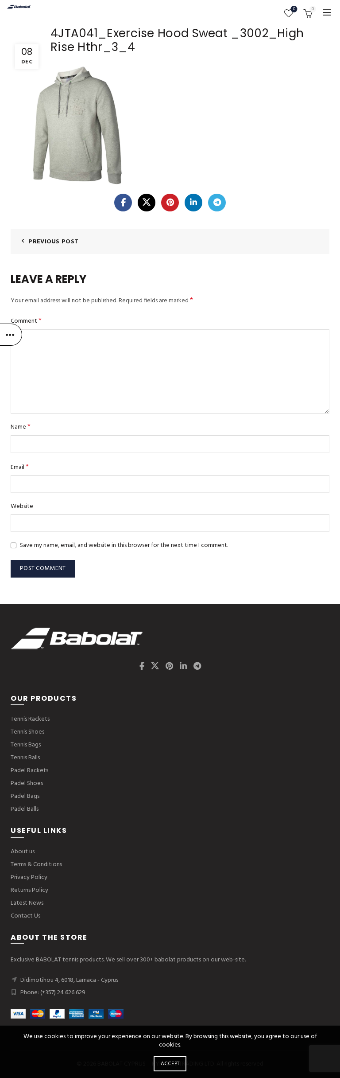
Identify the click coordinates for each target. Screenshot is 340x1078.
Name (21, 427)
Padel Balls (25, 809)
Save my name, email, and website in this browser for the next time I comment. (124, 545)
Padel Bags (25, 796)
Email (20, 467)
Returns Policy (29, 890)
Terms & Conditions (36, 864)
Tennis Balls (25, 758)
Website (22, 507)
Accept (170, 1063)
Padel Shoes (27, 783)
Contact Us (25, 916)
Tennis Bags (26, 745)
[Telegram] (217, 202)
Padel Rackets (29, 771)
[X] (146, 202)
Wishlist (294, 9)
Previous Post (53, 242)
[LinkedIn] (193, 202)
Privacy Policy (29, 877)
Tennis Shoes (27, 732)
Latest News (27, 903)
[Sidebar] (11, 335)
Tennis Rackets (30, 719)
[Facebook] (123, 202)
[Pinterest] (170, 202)
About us (23, 852)
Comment (26, 321)
